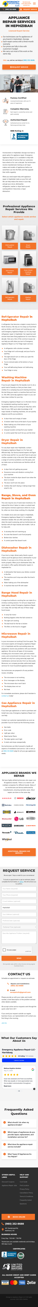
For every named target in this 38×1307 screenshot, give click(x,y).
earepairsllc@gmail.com (20, 992)
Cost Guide (23, 1182)
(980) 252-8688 (10, 9)
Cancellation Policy (26, 1193)
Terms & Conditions (26, 1196)
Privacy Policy (24, 1189)
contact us (5, 696)
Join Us (4, 1023)
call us (21, 882)
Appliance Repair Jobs (9, 1185)
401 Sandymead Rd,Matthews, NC (11, 1229)
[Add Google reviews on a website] (34, 1089)
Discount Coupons (8, 1182)
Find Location (24, 1185)
